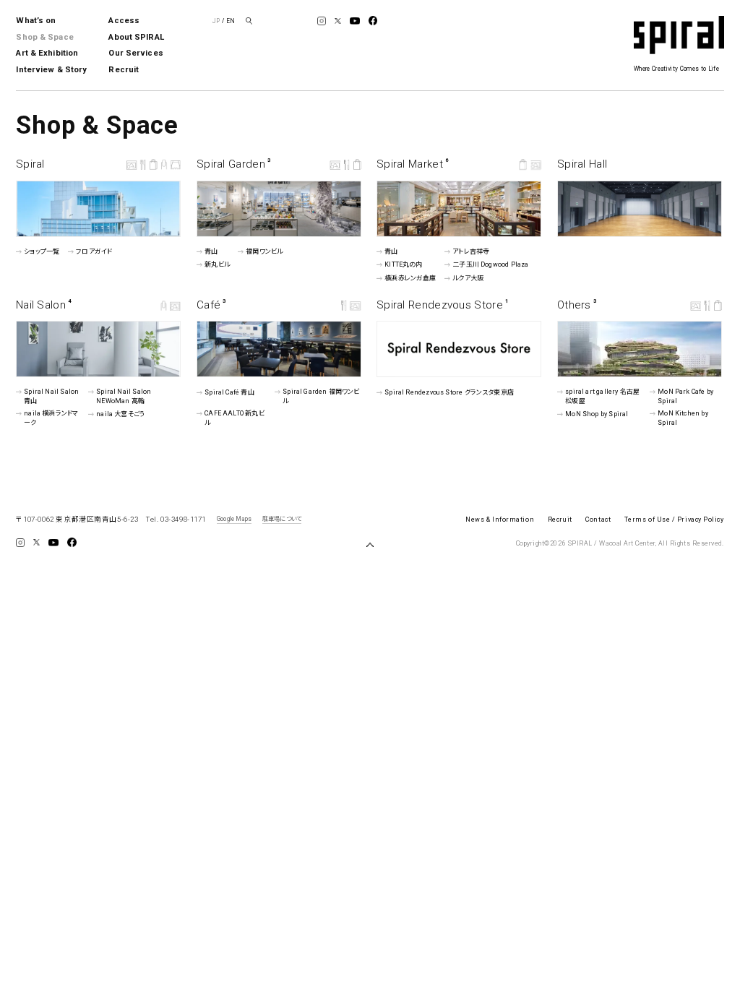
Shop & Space (44, 37)
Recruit (123, 69)
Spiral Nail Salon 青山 (52, 396)
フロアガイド (94, 251)
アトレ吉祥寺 (470, 251)
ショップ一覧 (42, 251)
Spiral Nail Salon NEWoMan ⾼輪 (123, 396)
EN (230, 21)
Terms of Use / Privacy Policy (674, 519)
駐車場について (281, 518)
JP (216, 21)
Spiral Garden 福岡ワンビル (321, 396)
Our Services (135, 53)
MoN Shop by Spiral (596, 413)
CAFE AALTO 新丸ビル (234, 417)
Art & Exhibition (47, 53)
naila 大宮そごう (120, 413)
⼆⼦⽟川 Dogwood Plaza (490, 264)
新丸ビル (217, 264)
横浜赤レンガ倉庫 (410, 278)
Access (123, 20)
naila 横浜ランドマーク (52, 417)
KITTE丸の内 (403, 264)
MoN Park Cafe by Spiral (685, 396)
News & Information (499, 519)
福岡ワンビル (264, 251)
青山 (211, 251)
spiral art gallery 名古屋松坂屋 (602, 396)
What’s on (36, 20)
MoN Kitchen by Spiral (683, 417)
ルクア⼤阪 (467, 278)
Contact (598, 519)
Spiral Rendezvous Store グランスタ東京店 (449, 391)
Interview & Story (51, 69)
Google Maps (234, 518)
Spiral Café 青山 (229, 392)
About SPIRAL (135, 37)
